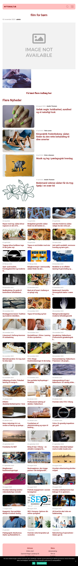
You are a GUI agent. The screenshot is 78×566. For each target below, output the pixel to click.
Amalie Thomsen (52, 106)
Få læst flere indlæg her (39, 93)
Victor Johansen (49, 155)
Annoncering (53, 551)
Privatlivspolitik (42, 563)
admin (18, 19)
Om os (53, 554)
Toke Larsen (48, 130)
